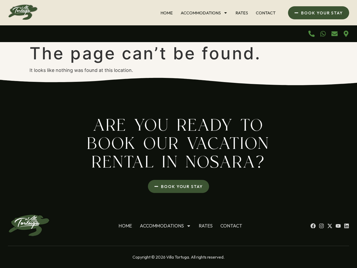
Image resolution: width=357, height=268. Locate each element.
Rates (241, 12)
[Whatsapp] (323, 34)
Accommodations (201, 12)
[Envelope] (334, 34)
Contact (265, 12)
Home (166, 12)
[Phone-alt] (311, 34)
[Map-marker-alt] (346, 34)
